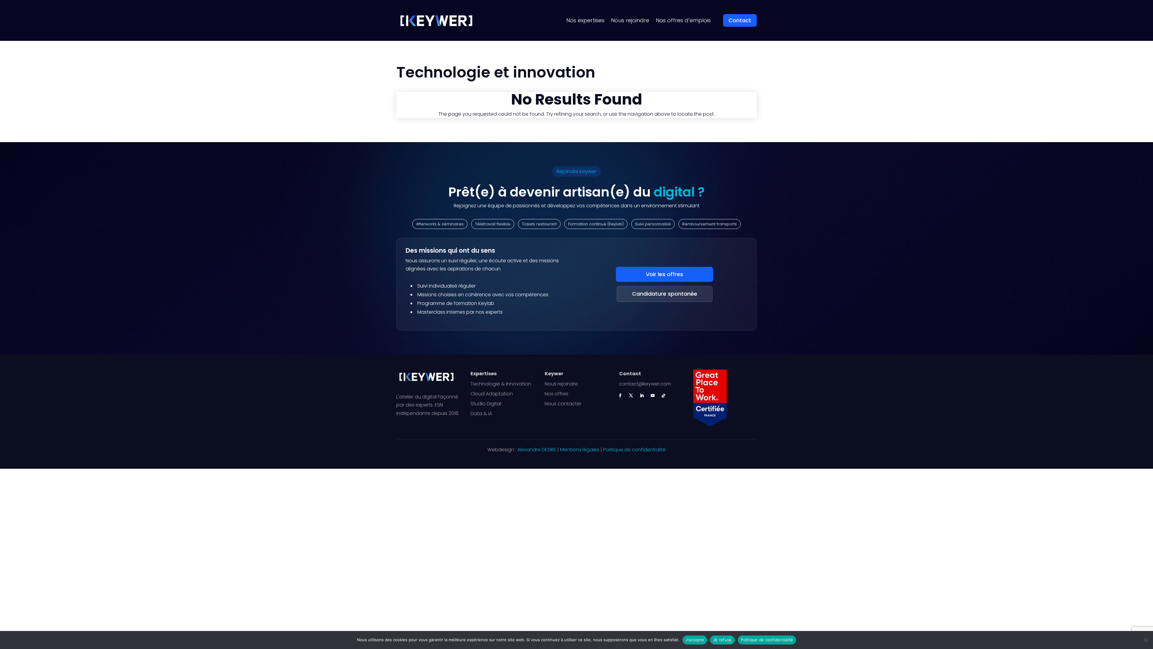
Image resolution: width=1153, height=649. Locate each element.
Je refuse (722, 639)
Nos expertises (585, 20)
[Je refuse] (1145, 640)
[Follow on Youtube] (653, 395)
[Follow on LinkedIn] (642, 395)
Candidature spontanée (664, 293)
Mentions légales (579, 449)
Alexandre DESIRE (536, 449)
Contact (739, 20)
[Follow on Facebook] (620, 395)
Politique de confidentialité (634, 449)
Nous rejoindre (630, 20)
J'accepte (694, 639)
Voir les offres (664, 274)
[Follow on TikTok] (663, 395)
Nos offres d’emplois (683, 20)
